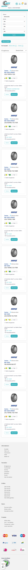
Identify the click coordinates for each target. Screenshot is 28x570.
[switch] (3, 567)
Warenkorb (14, 94)
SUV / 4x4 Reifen (8, 522)
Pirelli (5, 475)
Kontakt (6, 449)
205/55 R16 (7, 486)
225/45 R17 (7, 488)
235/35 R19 (7, 494)
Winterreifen (12, 45)
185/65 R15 (7, 496)
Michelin (6, 473)
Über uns (6, 451)
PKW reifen (7, 520)
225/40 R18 (7, 490)
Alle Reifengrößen (9, 497)
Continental (7, 467)
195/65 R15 (7, 492)
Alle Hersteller (8, 477)
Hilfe (5, 454)
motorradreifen (8, 526)
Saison (4, 14)
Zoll (4, 29)
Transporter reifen (9, 524)
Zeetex (20, 45)
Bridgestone (7, 466)
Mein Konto (19, 4)
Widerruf (6, 456)
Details (7, 94)
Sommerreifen (8, 507)
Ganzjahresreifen (8, 511)
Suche (14, 35)
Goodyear (6, 471)
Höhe (4, 24)
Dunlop (6, 469)
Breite (4, 19)
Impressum (7, 452)
